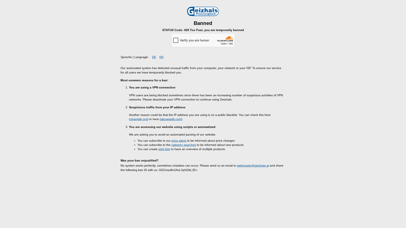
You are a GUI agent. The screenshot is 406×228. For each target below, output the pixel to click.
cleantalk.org (138, 119)
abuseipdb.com (171, 119)
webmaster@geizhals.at (253, 165)
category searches (183, 145)
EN (161, 57)
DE (154, 57)
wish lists (164, 149)
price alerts (178, 140)
